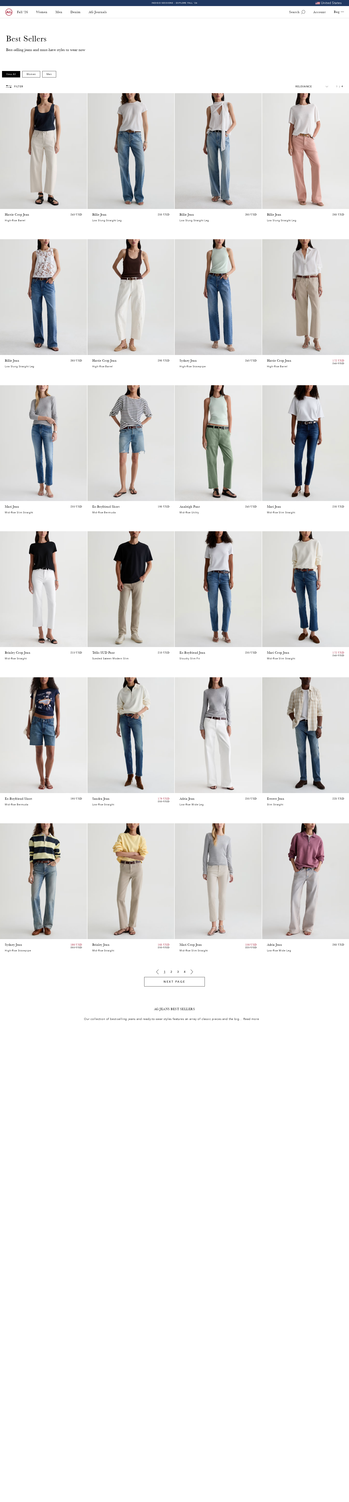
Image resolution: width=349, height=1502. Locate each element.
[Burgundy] (274, 205)
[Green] (23, 205)
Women (41, 12)
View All (11, 74)
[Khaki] (187, 497)
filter (18, 86)
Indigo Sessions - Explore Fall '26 (175, 3)
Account (319, 12)
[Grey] (100, 643)
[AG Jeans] (9, 12)
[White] (285, 205)
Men (59, 12)
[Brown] (7, 205)
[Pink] (12, 205)
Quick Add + (74, 205)
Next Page (174, 981)
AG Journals (98, 12)
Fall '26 (22, 12)
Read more (251, 1019)
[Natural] (269, 205)
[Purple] (17, 205)
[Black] (100, 935)
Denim (75, 12)
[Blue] (94, 205)
